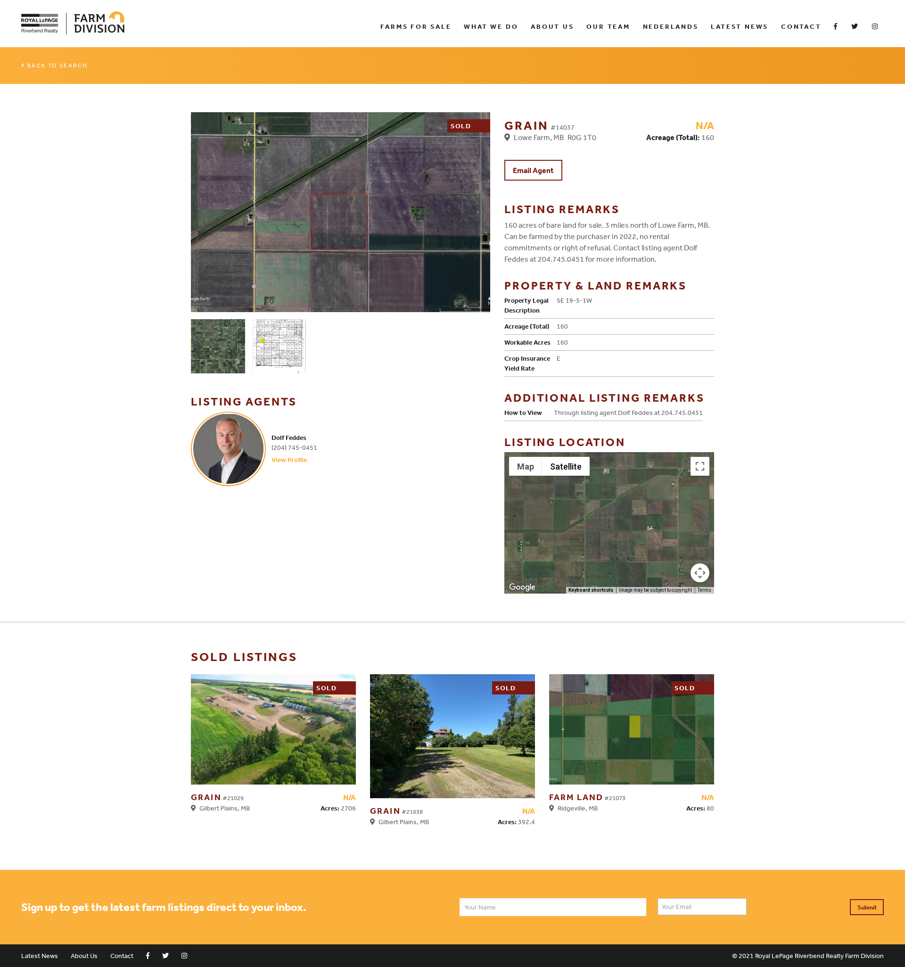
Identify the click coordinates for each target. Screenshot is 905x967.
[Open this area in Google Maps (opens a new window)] (522, 587)
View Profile (289, 460)
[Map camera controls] (700, 572)
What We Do (491, 26)
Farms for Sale (415, 26)
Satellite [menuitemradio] (566, 466)
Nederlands (671, 26)
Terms (704, 590)
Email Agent (533, 170)
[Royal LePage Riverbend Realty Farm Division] (193, 23)
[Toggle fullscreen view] (700, 466)
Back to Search (57, 65)
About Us (552, 26)
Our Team (608, 26)
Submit (867, 907)
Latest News (739, 26)
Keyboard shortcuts (590, 590)
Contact (801, 26)
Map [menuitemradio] (525, 466)
